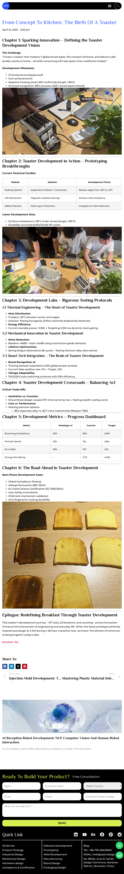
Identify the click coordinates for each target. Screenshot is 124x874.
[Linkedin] (76, 834)
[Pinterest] (111, 834)
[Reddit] (119, 834)
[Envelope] (119, 855)
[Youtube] (84, 834)
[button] (4, 666)
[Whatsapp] (119, 845)
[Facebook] (102, 834)
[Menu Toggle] (109, 6)
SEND (62, 823)
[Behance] (93, 834)
